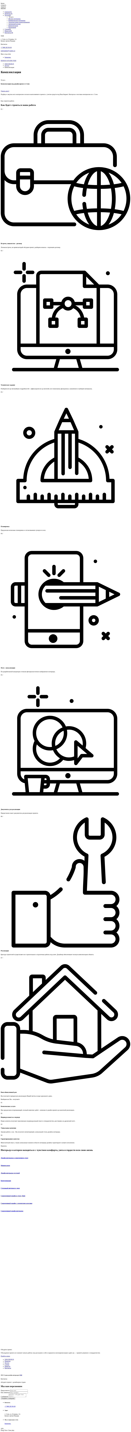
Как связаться (5, 1392)
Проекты (7, 1361)
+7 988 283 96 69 (6, 47)
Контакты (8, 1368)
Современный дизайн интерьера (12, 1211)
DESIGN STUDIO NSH (8, 60)
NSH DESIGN (9, 64)
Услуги (7, 65)
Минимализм (5, 1165)
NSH (21, 1375)
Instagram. (8, 57)
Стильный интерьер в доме (10, 1188)
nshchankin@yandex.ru (8, 51)
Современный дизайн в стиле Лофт (13, 1196)
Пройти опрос (5, 1356)
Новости (7, 1366)
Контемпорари (6, 1181)
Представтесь (5, 1390)
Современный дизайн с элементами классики (16, 1203)
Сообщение (4, 1396)
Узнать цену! (5, 91)
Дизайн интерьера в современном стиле (14, 1158)
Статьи (7, 1364)
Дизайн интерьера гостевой (10, 1173)
